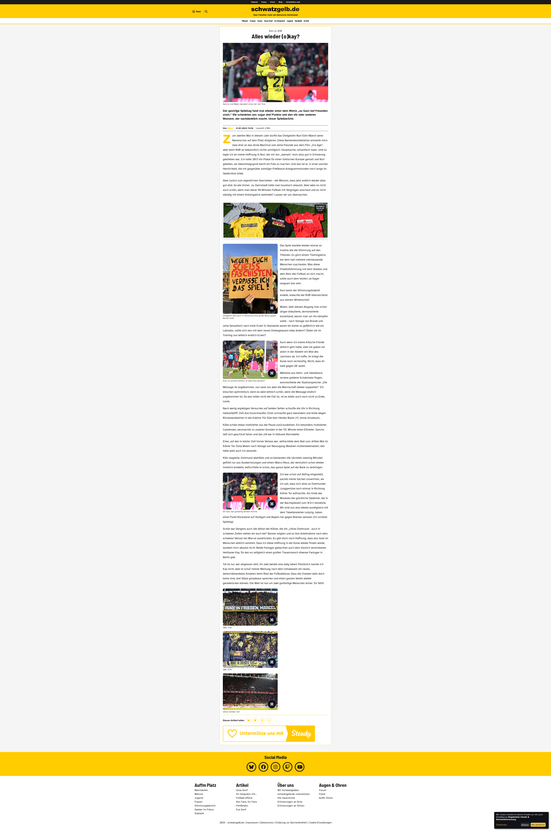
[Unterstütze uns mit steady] (275, 733)
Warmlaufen (201, 790)
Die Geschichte (286, 797)
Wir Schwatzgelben (288, 790)
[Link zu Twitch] (287, 767)
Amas (259, 21)
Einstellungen (501, 824)
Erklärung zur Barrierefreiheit (291, 822)
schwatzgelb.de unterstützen (294, 794)
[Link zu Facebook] (263, 767)
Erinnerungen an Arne (290, 801)
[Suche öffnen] (205, 11)
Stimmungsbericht (205, 805)
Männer (245, 21)
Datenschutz (266, 822)
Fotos (272, 2)
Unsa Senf (268, 21)
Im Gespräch (279, 21)
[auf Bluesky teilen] (248, 720)
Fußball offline (244, 797)
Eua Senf (241, 809)
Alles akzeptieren (538, 824)
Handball (298, 21)
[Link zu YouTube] (299, 767)
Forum (264, 2)
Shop (281, 2)
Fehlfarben (242, 805)
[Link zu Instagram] (275, 767)
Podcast (254, 2)
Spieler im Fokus (204, 809)
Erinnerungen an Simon (291, 805)
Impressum (252, 822)
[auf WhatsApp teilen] (269, 720)
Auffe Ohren (326, 797)
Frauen (253, 21)
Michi (230, 128)
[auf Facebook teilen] (262, 720)
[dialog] (521, 820)
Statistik (199, 813)
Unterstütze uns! (293, 2)
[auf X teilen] (255, 720)
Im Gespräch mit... (246, 794)
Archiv (306, 21)
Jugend (290, 21)
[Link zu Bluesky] (251, 767)
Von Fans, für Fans (246, 801)
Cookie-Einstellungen (320, 822)
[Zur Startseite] (275, 10)
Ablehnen (525, 824)
